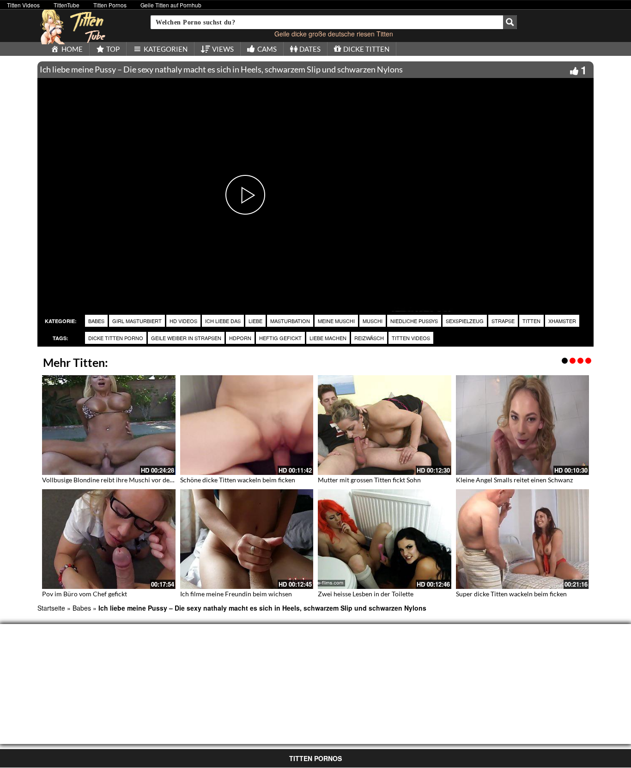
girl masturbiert (137, 320)
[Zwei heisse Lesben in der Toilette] (384, 539)
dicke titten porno (115, 338)
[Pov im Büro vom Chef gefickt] (109, 539)
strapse (503, 320)
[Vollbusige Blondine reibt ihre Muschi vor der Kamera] (109, 425)
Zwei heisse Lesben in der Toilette (365, 594)
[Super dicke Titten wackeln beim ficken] (522, 539)
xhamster (562, 320)
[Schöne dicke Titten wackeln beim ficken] (247, 425)
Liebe (255, 320)
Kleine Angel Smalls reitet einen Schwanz (514, 480)
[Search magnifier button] (510, 22)
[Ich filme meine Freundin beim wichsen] (247, 539)
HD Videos (183, 320)
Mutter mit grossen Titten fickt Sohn (369, 480)
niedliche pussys (414, 320)
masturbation (290, 320)
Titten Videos (23, 5)
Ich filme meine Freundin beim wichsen (236, 594)
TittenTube (66, 5)
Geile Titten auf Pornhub (170, 5)
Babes (96, 320)
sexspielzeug (465, 320)
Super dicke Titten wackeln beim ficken (511, 594)
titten (531, 320)
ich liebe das (223, 320)
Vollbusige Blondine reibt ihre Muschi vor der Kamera (119, 480)
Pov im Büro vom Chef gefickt (84, 594)
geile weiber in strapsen (186, 338)
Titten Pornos (110, 5)
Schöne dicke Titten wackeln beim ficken (237, 480)
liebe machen (327, 338)
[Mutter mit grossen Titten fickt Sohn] (384, 425)
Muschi (372, 320)
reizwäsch (369, 338)
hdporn (240, 338)
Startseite (51, 607)
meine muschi (336, 320)
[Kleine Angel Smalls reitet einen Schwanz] (522, 425)
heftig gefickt (280, 338)
